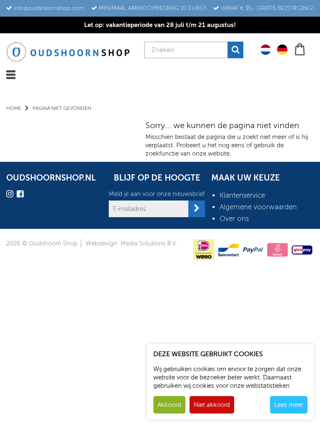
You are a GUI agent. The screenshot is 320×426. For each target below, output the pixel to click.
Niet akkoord (212, 404)
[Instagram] (10, 195)
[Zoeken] (235, 50)
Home (13, 108)
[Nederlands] (265, 49)
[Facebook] (21, 195)
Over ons (234, 219)
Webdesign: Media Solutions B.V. (131, 243)
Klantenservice (242, 195)
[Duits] (282, 49)
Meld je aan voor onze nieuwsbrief (157, 194)
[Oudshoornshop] (68, 52)
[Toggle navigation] (10, 74)
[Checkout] (301, 48)
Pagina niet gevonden (61, 108)
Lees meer (288, 404)
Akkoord (169, 404)
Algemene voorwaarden (258, 207)
